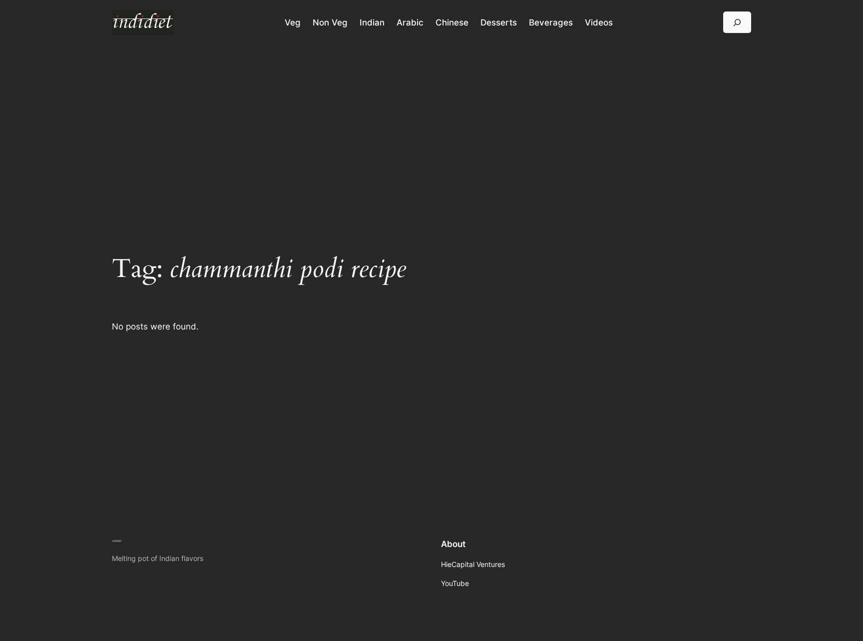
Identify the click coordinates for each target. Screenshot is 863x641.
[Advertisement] (431, 124)
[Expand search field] (737, 22)
